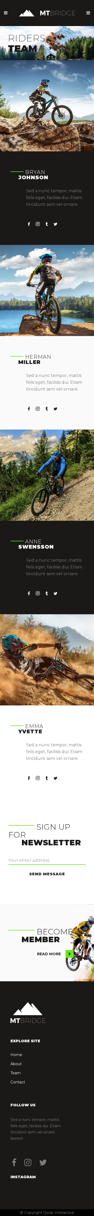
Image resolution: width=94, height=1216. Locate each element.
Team (15, 1073)
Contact (17, 1082)
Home (16, 1054)
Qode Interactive (58, 1212)
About (16, 1064)
